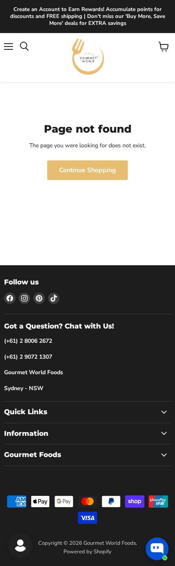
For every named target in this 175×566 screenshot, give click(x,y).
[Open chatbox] (157, 548)
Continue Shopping (87, 170)
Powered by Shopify (87, 551)
